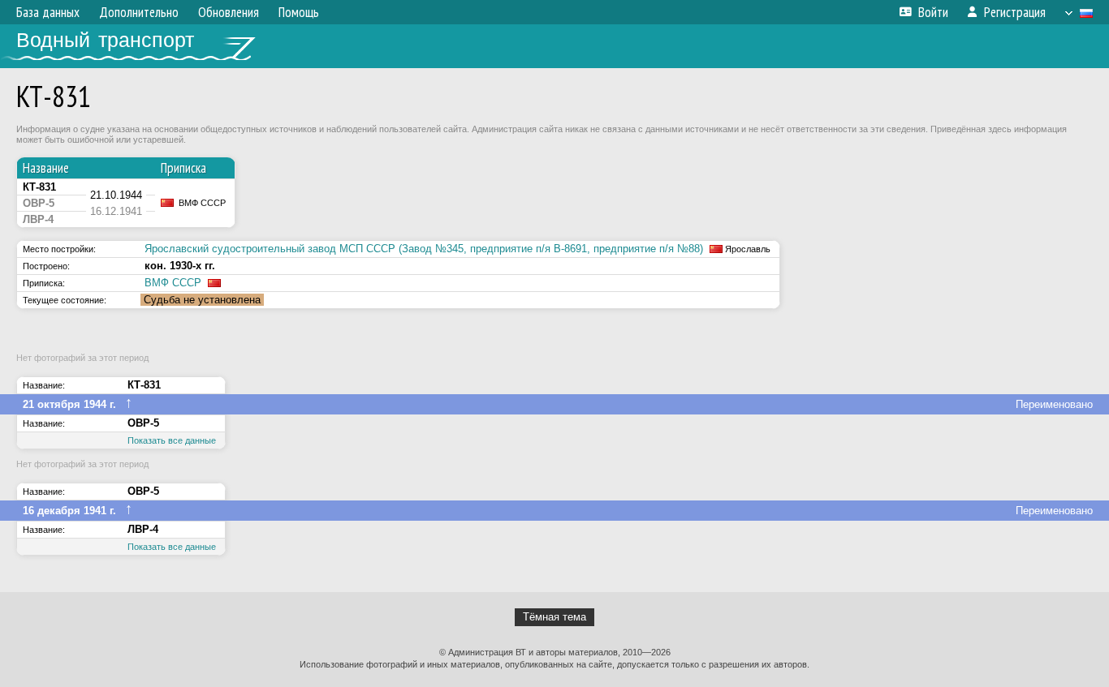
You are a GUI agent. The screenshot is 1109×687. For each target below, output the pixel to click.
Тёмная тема (554, 617)
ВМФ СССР (173, 283)
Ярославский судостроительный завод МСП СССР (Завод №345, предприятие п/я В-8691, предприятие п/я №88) (424, 249)
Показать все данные (171, 440)
